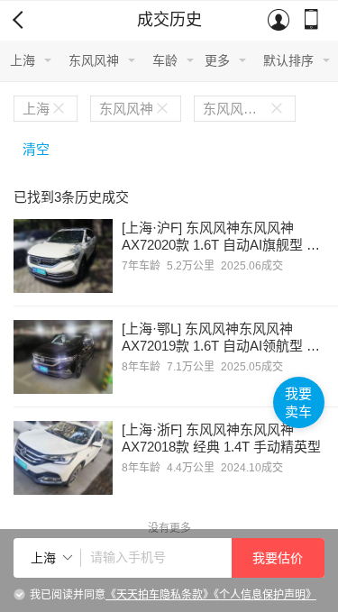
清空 (36, 149)
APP (312, 20)
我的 (279, 20)
